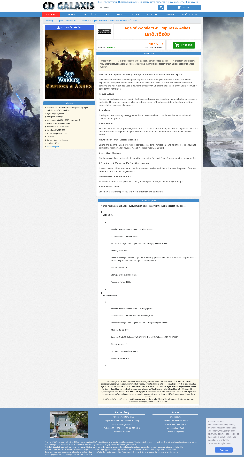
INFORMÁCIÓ (193, 2)
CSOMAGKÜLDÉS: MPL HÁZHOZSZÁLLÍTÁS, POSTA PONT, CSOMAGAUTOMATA (153, 2)
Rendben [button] (224, 450)
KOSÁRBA (185, 45)
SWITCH (152, 14)
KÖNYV (169, 14)
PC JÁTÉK (69, 14)
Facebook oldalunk (122, 432)
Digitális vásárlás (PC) (66, 20)
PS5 (106, 14)
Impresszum (175, 417)
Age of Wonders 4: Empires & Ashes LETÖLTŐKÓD (116, 20)
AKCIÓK (51, 14)
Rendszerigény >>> (54, 146)
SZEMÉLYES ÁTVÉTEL (108, 2)
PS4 (119, 14)
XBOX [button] (133, 14)
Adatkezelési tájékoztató (175, 424)
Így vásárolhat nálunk (175, 428)
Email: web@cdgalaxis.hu (122, 424)
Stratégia (84, 20)
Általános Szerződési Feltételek (175, 420)
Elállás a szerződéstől (175, 432)
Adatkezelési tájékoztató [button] (220, 443)
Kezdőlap (48, 20)
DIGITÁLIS (90, 14)
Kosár (186, 7)
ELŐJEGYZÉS (190, 14)
